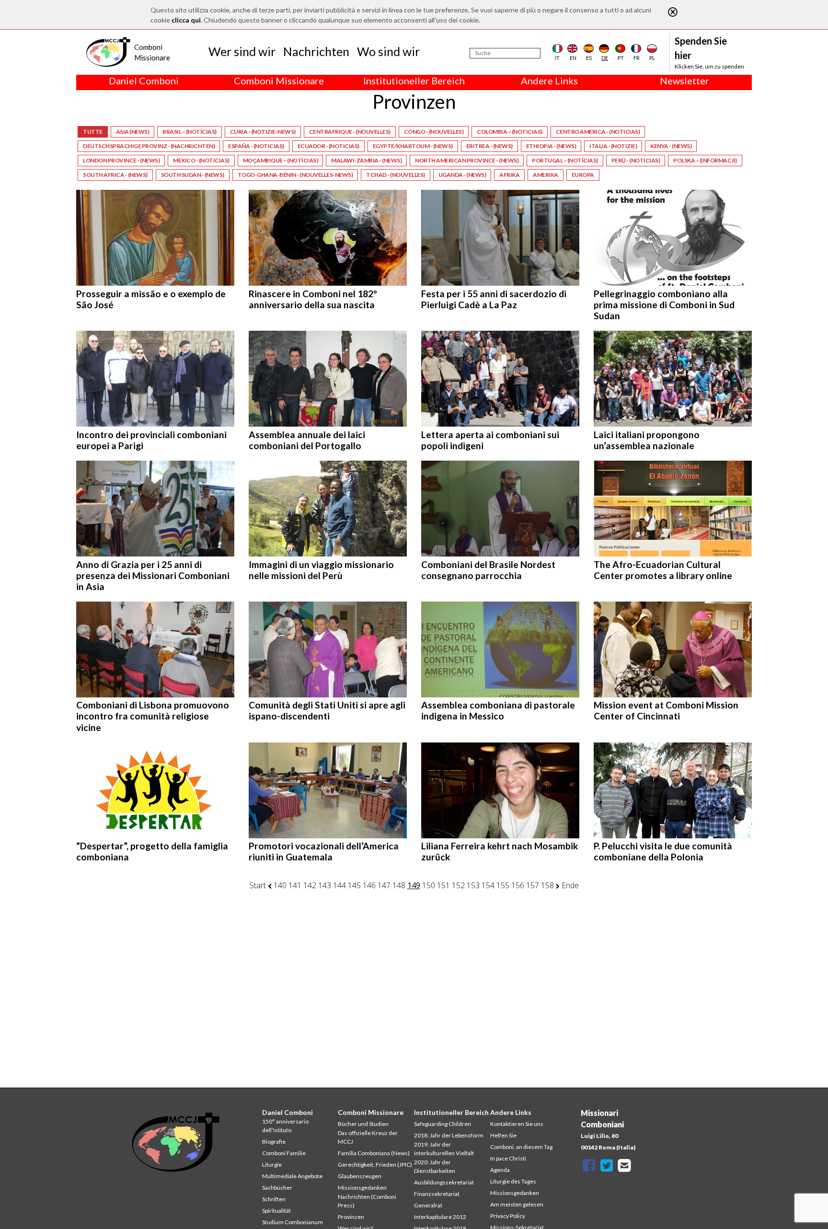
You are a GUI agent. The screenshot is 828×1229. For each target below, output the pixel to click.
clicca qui (186, 20)
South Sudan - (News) (192, 174)
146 (369, 885)
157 (532, 885)
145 (354, 885)
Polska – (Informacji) (705, 160)
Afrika (509, 174)
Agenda (500, 1169)
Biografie (274, 1141)
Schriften (274, 1199)
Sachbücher (277, 1187)
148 (398, 885)
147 (384, 885)
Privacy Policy (507, 1215)
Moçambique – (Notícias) (280, 160)
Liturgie (272, 1164)
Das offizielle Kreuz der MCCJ (368, 1137)
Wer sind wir (242, 51)
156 (517, 885)
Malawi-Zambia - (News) (366, 160)
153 (473, 885)
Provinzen (351, 1216)
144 (339, 885)
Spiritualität (276, 1210)
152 (458, 885)
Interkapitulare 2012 (440, 1216)
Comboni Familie (284, 1153)
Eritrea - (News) (489, 146)
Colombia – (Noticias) (509, 131)
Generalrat (428, 1205)
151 (443, 885)
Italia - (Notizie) (613, 146)
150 (428, 885)
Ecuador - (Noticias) (328, 146)
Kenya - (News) (670, 146)
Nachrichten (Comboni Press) (367, 1201)
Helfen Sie (503, 1135)
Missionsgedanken (362, 1187)
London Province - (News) (121, 160)
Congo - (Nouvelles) (434, 131)
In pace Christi (508, 1158)
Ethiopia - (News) (551, 146)
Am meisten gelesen (516, 1204)
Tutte (93, 131)
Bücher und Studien (363, 1123)
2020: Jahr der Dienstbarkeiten (434, 1166)
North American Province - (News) (466, 160)
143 (324, 885)
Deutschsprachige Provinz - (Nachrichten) (149, 146)
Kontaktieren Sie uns (516, 1123)
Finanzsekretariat (437, 1193)
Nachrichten (316, 51)
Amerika (545, 174)
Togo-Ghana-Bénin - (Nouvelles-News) (295, 174)
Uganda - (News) (462, 174)
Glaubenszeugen (359, 1176)
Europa (583, 174)
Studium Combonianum (292, 1222)
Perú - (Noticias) (635, 160)
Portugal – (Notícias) (565, 160)
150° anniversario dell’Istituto (285, 1126)
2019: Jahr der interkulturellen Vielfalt (444, 1149)
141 (294, 885)
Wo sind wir (388, 51)
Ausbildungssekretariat (444, 1182)
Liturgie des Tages (513, 1181)
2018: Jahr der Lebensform (448, 1135)
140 (280, 885)
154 (488, 885)
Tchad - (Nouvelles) (395, 174)
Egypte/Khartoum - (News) (413, 146)
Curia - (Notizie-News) (263, 131)
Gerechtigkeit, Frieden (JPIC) (375, 1164)
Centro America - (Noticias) (598, 131)
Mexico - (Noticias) (201, 160)
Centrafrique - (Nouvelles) (350, 131)
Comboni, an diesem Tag (521, 1146)
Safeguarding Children (442, 1123)
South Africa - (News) (115, 174)
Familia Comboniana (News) (374, 1153)
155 (502, 885)
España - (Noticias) (256, 146)
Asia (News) (133, 131)
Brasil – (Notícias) (189, 131)
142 (309, 885)
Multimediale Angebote (292, 1176)
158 (547, 885)
